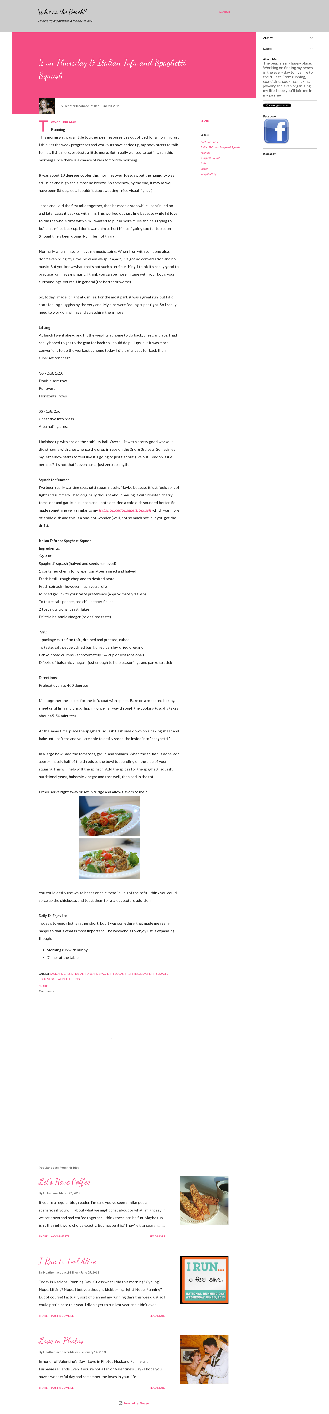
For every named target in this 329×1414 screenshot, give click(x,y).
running (205, 152)
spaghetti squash (210, 158)
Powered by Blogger (136, 1403)
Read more (157, 1236)
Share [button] (205, 120)
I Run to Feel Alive (67, 1261)
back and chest (209, 142)
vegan (204, 168)
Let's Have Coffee (64, 1182)
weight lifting (208, 173)
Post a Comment (63, 1315)
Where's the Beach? (62, 12)
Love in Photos (61, 1340)
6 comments (60, 1236)
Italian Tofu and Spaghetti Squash (220, 147)
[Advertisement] (103, 1118)
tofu (203, 163)
